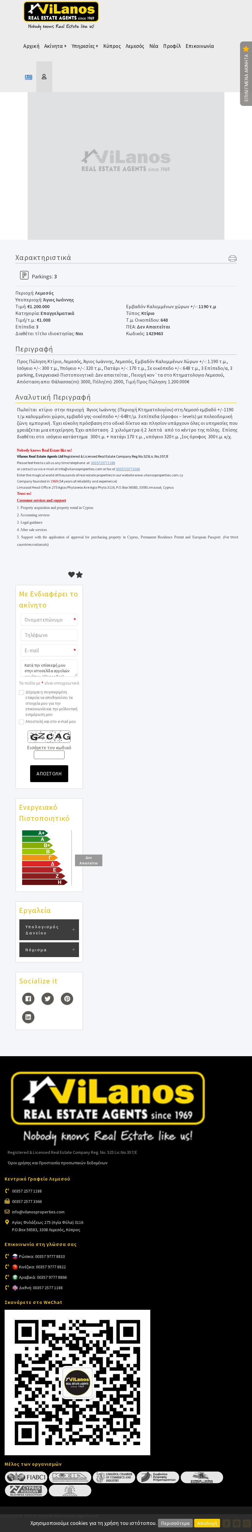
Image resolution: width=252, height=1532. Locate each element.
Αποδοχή (207, 1523)
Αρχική (31, 46)
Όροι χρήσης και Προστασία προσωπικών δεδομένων (58, 1162)
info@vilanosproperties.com (38, 1212)
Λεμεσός (135, 46)
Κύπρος (112, 46)
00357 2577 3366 (27, 1201)
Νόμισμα (36, 949)
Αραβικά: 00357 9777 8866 (43, 1277)
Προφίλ (172, 46)
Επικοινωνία (200, 46)
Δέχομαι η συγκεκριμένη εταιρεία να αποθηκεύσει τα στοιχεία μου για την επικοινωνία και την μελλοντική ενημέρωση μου (51, 703)
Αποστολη (49, 773)
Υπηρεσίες (85, 46)
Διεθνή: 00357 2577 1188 (41, 1287)
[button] (233, 259)
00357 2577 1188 (27, 1191)
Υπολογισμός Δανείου (42, 930)
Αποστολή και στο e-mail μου (51, 721)
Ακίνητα (55, 46)
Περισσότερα (175, 1523)
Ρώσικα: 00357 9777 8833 (42, 1256)
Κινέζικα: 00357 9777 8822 (42, 1267)
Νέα (154, 46)
